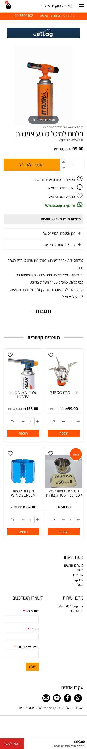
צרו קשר (77, 579)
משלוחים (77, 584)
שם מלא (31, 611)
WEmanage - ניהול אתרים (38, 708)
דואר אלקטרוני (26, 647)
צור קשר (77, 606)
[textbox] (43, 15)
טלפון (33, 629)
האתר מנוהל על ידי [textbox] (51, 708)
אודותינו (78, 575)
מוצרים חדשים (73, 565)
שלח (32, 666)
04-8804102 (70, 608)
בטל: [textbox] (70, 608)
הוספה (63, 433)
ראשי (80, 570)
